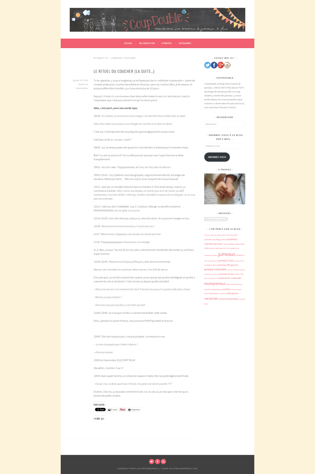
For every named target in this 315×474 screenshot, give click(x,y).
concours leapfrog (215, 248)
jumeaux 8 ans (226, 260)
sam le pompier (211, 293)
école (206, 304)
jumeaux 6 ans (213, 261)
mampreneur (224, 278)
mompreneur (215, 283)
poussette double (236, 284)
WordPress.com (188, 468)
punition (227, 289)
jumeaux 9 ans (239, 261)
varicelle (242, 299)
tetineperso (232, 293)
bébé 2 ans (222, 244)
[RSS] (163, 461)
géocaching (235, 248)
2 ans (206, 235)
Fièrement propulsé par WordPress (138, 468)
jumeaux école (226, 273)
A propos (166, 43)
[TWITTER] (151, 461)
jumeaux (226, 254)
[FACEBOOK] (157, 461)
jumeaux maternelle (215, 269)
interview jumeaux (211, 255)
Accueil (128, 43)
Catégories (184, 43)
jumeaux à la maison (211, 274)
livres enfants (212, 278)
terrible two (222, 293)
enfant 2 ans (226, 248)
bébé (215, 244)
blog (213, 239)
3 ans (211, 235)
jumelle (236, 274)
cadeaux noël (233, 244)
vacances (211, 298)
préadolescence (216, 289)
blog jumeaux (222, 239)
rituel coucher (236, 289)
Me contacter (147, 43)
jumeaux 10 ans (211, 265)
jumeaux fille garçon (228, 264)
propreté (207, 289)
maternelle (236, 278)
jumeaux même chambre (236, 270)
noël (227, 284)
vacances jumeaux (228, 298)
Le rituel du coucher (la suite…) (124, 71)
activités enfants (220, 235)
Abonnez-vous (217, 157)
